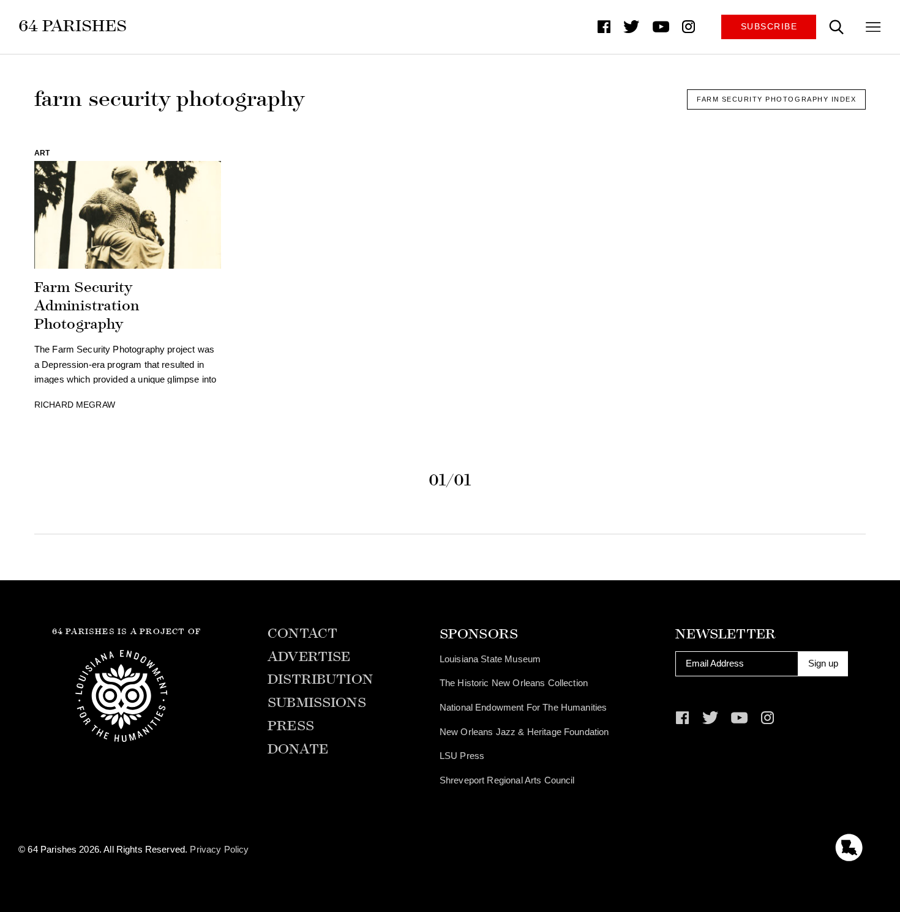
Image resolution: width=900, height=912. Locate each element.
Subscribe (769, 26)
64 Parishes (72, 26)
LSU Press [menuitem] (462, 755)
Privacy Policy (219, 849)
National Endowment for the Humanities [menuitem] (523, 707)
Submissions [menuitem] (317, 703)
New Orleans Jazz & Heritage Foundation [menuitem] (524, 732)
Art (42, 153)
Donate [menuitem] (298, 749)
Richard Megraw (74, 404)
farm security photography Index (776, 99)
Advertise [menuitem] (309, 657)
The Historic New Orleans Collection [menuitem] (514, 683)
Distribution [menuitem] (320, 680)
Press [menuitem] (291, 726)
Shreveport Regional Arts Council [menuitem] (507, 780)
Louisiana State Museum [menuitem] (490, 659)
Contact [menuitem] (302, 634)
